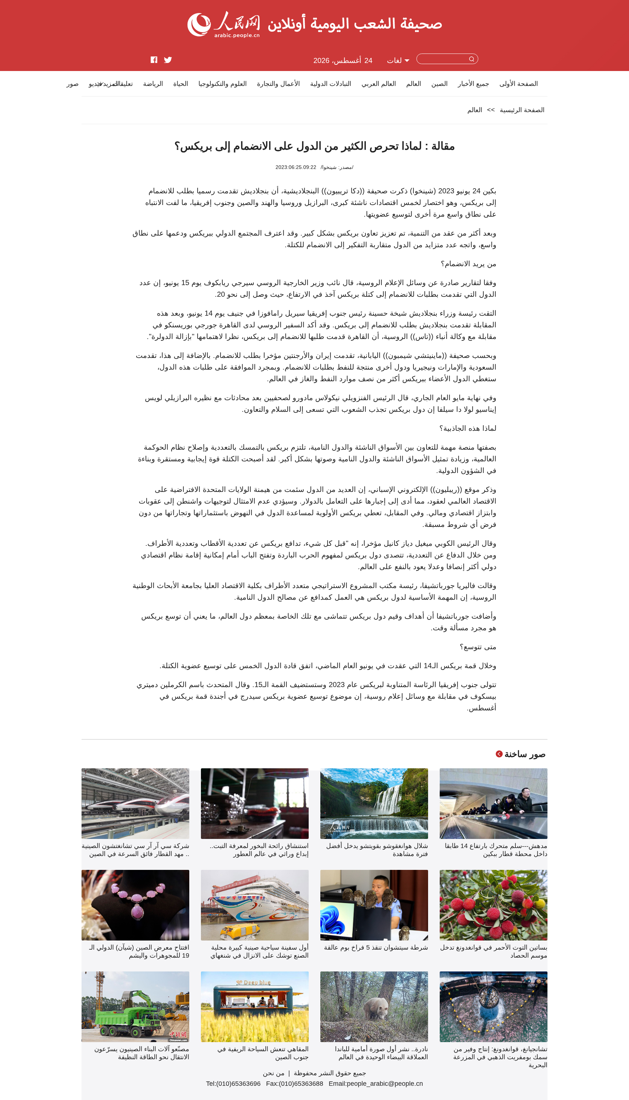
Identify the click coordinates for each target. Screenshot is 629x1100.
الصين (439, 83)
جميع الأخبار (473, 83)
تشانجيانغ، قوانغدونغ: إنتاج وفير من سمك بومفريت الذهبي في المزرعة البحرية (500, 1057)
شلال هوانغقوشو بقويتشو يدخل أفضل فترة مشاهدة (377, 849)
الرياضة (153, 83)
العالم (413, 83)
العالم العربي (378, 83)
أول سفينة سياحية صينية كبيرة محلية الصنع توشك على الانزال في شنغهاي (259, 951)
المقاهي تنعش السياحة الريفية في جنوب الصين (263, 1053)
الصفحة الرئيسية (522, 110)
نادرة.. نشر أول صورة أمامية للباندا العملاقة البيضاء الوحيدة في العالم (381, 1053)
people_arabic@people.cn (385, 1083)
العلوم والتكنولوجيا (222, 83)
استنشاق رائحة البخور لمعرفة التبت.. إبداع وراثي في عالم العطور (259, 849)
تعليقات (122, 83)
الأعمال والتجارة (278, 83)
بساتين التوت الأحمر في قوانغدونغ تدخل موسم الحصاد (493, 951)
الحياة (180, 83)
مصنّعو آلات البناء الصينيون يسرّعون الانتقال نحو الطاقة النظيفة (141, 1053)
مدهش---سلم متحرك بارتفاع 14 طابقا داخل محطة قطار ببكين (496, 849)
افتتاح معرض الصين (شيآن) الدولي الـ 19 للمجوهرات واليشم (139, 951)
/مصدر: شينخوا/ (337, 167)
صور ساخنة (525, 754)
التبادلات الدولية (330, 83)
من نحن (274, 1073)
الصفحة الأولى (518, 83)
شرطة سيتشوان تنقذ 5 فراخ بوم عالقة (376, 947)
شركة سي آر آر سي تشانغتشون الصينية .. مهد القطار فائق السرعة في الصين (135, 849)
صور (73, 83)
